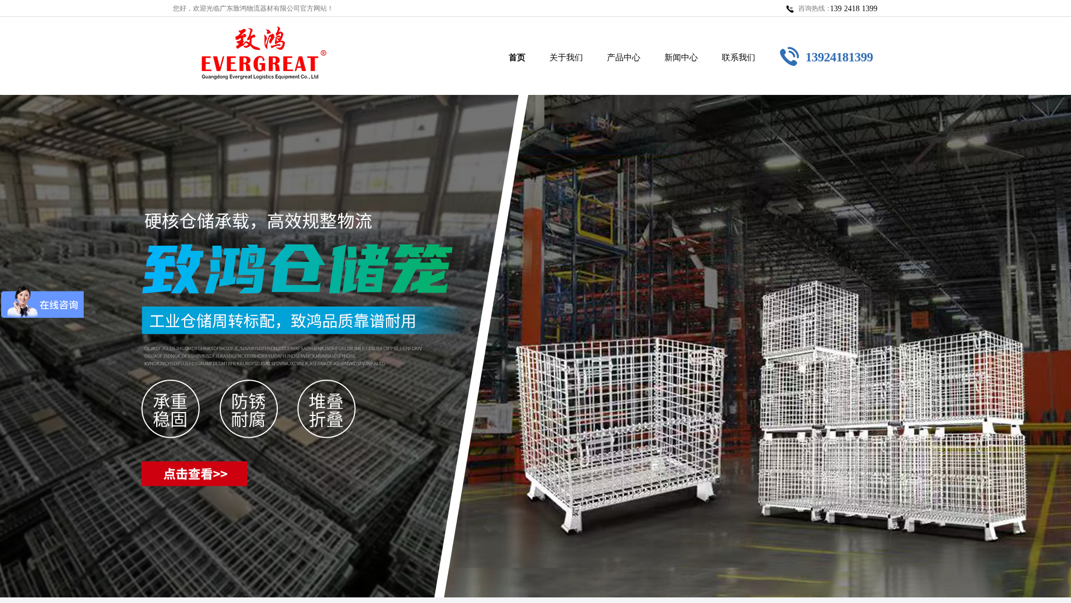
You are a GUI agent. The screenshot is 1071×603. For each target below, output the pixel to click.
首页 (517, 57)
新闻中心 (681, 57)
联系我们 (738, 57)
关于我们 (566, 57)
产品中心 (623, 57)
